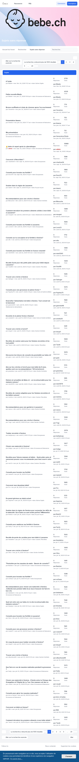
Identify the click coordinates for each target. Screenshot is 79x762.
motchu (10, 397)
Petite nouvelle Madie (14, 94)
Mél (9, 709)
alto (9, 240)
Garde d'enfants (42, 200)
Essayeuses (41, 161)
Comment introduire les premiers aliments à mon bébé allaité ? (29, 720)
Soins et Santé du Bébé (44, 292)
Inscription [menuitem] (72, 3)
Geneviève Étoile (13, 134)
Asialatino (11, 539)
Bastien (10, 565)
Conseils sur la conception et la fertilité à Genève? (24, 238)
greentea (11, 371)
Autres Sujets (39, 83)
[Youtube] (13, 746)
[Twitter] (11, 746)
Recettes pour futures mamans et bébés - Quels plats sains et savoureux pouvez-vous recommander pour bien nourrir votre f (28, 459)
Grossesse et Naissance (43, 96)
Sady (9, 671)
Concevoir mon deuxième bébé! (17, 485)
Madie (10, 83)
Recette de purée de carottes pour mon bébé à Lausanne (27, 537)
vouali (10, 684)
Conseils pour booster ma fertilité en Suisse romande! (25, 251)
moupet (10, 215)
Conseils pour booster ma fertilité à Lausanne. (23, 225)
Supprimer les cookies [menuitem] (68, 746)
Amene (10, 122)
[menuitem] (17, 3)
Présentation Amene (13, 120)
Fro (9, 487)
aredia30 (11, 318)
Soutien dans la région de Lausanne (19, 185)
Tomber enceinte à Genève (16, 433)
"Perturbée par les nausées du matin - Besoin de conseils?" (28, 563)
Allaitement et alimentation (43, 215)
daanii (10, 187)
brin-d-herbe (12, 695)
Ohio (9, 552)
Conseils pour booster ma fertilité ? (19, 172)
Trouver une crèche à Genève (17, 277)
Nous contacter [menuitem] (50, 746)
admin (10, 148)
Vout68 (10, 267)
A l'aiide (9, 81)
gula (9, 357)
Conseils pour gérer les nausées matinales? (22, 693)
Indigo (10, 448)
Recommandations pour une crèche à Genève (22, 199)
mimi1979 (11, 384)
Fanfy (10, 526)
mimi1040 (11, 253)
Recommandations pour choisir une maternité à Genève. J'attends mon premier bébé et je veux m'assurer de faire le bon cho (28, 589)
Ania (9, 618)
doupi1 (10, 331)
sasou (10, 409)
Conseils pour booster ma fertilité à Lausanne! (23, 616)
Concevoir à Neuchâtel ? (15, 159)
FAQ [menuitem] (30, 3)
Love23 (10, 226)
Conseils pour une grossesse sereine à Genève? (23, 629)
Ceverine (11, 109)
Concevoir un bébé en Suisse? (17, 707)
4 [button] (73, 62)
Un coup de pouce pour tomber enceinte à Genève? (25, 642)
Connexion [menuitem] (61, 3)
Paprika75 (11, 292)
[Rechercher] (71, 49)
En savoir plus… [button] (16, 759)
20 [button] (32, 66)
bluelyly (10, 606)
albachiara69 (12, 657)
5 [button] (24, 66)
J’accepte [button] (68, 756)
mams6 (10, 474)
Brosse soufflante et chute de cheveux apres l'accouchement (28, 107)
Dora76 (10, 174)
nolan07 (10, 631)
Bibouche (11, 200)
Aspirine (10, 500)
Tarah (10, 345)
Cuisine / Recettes (41, 267)
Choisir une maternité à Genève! (18, 446)
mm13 (10, 463)
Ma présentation (12, 132)
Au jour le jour (39, 187)
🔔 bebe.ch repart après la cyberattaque (21, 146)
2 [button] (66, 62)
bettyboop (11, 435)
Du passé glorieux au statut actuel (18, 498)
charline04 (11, 161)
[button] (36, 66)
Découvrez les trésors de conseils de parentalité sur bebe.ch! (28, 355)
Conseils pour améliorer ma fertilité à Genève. (23, 524)
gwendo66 (11, 305)
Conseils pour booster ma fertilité (18, 472)
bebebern (11, 593)
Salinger (10, 279)
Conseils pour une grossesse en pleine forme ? (23, 290)
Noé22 (10, 514)
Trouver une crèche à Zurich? (17, 329)
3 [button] (69, 62)
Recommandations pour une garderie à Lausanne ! (24, 407)
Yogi (9, 422)
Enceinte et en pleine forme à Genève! (20, 316)
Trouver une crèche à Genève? (17, 550)
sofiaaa (10, 578)
